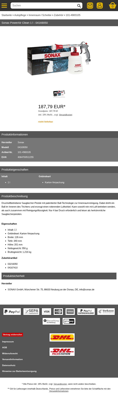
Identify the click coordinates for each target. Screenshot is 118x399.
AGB (4, 347)
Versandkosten (65, 115)
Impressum (8, 341)
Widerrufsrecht (10, 353)
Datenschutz (8, 365)
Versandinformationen (58, 391)
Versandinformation (12, 359)
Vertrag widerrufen (12, 334)
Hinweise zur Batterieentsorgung (19, 371)
